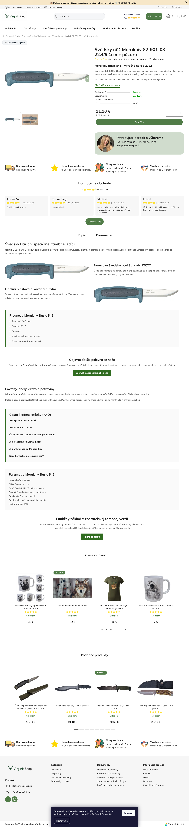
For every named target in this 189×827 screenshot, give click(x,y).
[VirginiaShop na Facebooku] (8, 799)
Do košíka (139, 122)
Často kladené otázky (153, 785)
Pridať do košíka (92, 537)
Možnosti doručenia (104, 99)
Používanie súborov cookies (110, 785)
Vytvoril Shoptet (176, 824)
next (182, 604)
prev (7, 604)
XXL (125, 629)
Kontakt (147, 773)
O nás (146, 777)
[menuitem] (11, 28)
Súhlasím (128, 813)
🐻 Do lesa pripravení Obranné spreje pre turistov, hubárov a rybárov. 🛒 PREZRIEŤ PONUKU (93, 3)
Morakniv (162, 59)
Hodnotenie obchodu (94, 183)
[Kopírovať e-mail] (139, 145)
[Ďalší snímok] (87, 79)
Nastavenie (62, 820)
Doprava (147, 781)
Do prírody (56, 773)
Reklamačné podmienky (108, 773)
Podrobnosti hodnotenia (135, 59)
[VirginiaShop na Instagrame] (15, 799)
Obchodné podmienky (107, 769)
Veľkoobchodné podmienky (110, 777)
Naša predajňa (154, 16)
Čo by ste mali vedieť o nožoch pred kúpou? (32, 434)
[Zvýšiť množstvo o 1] (181, 113)
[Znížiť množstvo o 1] (168, 113)
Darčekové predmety (61, 777)
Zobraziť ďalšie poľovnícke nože (92, 373)
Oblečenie (56, 769)
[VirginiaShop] (19, 768)
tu (111, 814)
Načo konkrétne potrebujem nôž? (26, 456)
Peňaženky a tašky (60, 781)
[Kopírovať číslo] (137, 142)
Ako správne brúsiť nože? (22, 420)
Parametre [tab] (104, 235)
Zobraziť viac (94, 221)
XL (119, 629)
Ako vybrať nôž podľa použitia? (25, 449)
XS (102, 629)
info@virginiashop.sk (56, 7)
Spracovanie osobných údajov (111, 781)
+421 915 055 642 (15, 7)
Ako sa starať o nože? (20, 427)
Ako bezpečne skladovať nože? (25, 442)
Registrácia (176, 7)
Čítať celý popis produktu (107, 85)
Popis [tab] (82, 235)
